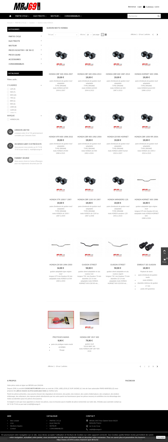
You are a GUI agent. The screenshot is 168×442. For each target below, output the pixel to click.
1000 (13, 107)
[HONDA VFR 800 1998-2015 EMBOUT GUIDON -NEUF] (61, 119)
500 (12, 92)
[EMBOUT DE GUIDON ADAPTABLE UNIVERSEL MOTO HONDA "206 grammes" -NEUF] (147, 247)
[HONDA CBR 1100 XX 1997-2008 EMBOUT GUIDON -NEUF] (90, 182)
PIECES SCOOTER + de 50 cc (21, 50)
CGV (12, 423)
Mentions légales (16, 426)
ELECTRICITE (39, 16)
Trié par (50, 35)
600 (13, 95)
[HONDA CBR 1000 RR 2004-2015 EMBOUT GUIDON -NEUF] (147, 119)
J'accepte (161, 437)
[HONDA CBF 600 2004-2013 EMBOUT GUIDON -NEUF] (90, 56)
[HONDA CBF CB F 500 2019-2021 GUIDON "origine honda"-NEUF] (90, 320)
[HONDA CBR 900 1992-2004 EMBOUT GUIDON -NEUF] (90, 119)
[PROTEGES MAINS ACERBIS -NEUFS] (61, 320)
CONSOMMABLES (72, 16)
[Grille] (102, 34)
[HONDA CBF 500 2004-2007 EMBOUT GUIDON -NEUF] (61, 56)
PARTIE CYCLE (21, 16)
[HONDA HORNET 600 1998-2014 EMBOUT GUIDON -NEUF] (147, 56)
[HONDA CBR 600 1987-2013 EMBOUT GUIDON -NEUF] (118, 56)
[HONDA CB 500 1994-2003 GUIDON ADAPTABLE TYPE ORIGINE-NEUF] (61, 247)
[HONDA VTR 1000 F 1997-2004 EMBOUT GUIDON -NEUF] (61, 182)
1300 (13, 113)
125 (12, 89)
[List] (105, 34)
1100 (13, 110)
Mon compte (14, 421)
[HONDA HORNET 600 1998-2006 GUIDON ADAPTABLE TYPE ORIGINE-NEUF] (147, 182)
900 (12, 104)
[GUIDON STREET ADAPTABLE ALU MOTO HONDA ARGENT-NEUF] (118, 247)
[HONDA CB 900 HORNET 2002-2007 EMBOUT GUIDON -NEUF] (118, 119)
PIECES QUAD (14, 54)
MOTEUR (55, 16)
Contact (13, 429)
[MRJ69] (27, 6)
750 (12, 98)
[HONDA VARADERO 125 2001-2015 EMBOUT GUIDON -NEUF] (118, 182)
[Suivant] (157, 35)
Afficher (82, 35)
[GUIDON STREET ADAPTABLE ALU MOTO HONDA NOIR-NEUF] (90, 247)
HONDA (14, 119)
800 (12, 101)
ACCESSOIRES (15, 59)
